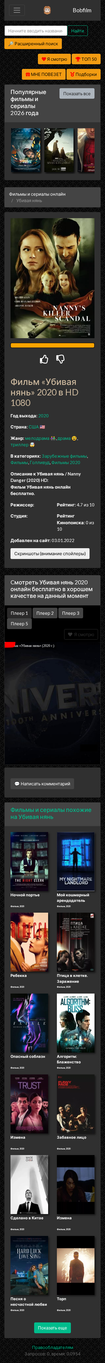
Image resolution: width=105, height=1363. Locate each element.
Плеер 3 (70, 613)
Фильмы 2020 (65, 462)
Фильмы (19, 462)
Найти (77, 30)
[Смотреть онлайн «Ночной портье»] (29, 861)
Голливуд (40, 462)
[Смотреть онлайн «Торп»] (75, 1265)
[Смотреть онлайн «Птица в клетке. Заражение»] (75, 942)
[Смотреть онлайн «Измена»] (29, 1103)
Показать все (77, 93)
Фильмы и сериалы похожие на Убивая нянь (51, 813)
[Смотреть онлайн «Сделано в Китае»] (29, 1184)
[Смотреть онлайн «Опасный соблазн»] (29, 1022)
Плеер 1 (19, 613)
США (34, 426)
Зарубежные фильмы (64, 456)
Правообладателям (52, 1347)
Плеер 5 (19, 623)
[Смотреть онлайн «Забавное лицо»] (75, 1103)
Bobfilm (82, 10)
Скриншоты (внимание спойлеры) (50, 553)
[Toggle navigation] (17, 10)
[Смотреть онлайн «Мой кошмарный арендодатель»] (75, 861)
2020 (43, 415)
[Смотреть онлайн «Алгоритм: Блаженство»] (75, 1022)
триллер (19, 444)
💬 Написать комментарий (42, 783)
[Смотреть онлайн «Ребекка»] (29, 942)
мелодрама (37, 438)
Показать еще (52, 1327)
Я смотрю (83, 634)
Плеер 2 (45, 613)
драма (64, 438)
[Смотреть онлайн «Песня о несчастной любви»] (29, 1265)
